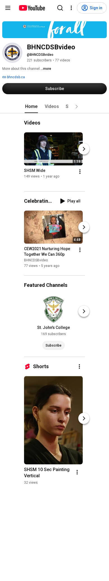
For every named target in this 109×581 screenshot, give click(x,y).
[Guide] (7, 7)
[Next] (83, 149)
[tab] (31, 106)
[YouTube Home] (32, 8)
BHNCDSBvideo (36, 260)
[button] (76, 106)
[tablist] (54, 106)
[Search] (60, 7)
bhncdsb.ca (15, 77)
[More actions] (80, 171)
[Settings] (71, 7)
